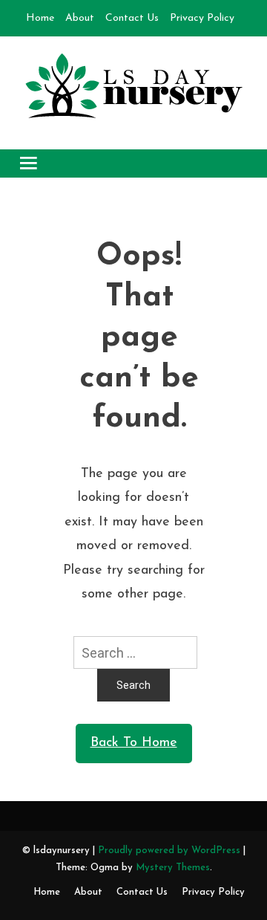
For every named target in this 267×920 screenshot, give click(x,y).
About (79, 18)
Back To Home (133, 743)
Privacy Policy (202, 18)
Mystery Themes (173, 867)
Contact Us (132, 18)
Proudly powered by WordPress (170, 850)
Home (40, 18)
